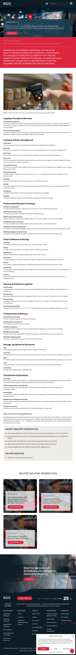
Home (5, 41)
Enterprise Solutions (6, 620)
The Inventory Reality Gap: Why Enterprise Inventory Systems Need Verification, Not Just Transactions (38, 433)
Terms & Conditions (23, 650)
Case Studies (50, 619)
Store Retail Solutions (6, 639)
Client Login (23, 598)
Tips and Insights (52, 626)
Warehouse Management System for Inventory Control (43, 606)
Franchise (35, 630)
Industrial (20, 617)
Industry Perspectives (15, 41)
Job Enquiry (64, 617)
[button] (73, 636)
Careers (34, 617)
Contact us (12, 33)
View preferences (68, 648)
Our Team (35, 624)
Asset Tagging (7, 630)
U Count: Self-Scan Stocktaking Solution (28, 604)
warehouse (38, 174)
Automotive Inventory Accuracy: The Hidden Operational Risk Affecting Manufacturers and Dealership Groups (38, 437)
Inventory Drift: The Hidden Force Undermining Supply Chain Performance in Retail (32, 441)
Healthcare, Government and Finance (23, 622)
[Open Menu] (47, 3)
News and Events (52, 622)
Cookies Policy (52, 652)
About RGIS (35, 614)
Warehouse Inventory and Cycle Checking (20, 457)
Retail (19, 614)
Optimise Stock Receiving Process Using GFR (55, 604)
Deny (55, 648)
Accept (43, 648)
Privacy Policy (59, 652)
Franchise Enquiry (66, 620)
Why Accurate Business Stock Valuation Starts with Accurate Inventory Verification (32, 444)
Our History (35, 620)
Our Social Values (37, 627)
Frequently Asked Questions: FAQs (52, 615)
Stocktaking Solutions (7, 615)
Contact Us (30, 579)
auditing (23, 421)
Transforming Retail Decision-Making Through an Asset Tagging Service (29, 447)
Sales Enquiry (65, 614)
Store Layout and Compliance (8, 634)
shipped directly (26, 308)
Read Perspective (15, 507)
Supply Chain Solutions (7, 625)
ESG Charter (29, 648)
